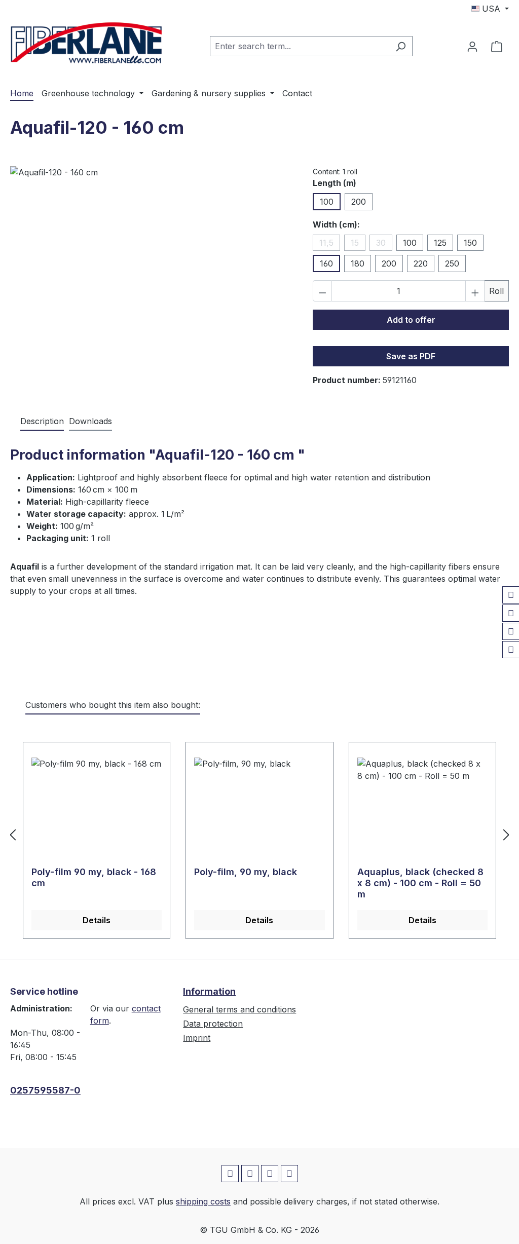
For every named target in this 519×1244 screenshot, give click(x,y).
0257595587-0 (45, 1090)
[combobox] (299, 46)
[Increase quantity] (475, 290)
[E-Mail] (511, 631)
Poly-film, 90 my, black (245, 871)
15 (358, 244)
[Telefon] (511, 650)
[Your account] (472, 46)
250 (452, 263)
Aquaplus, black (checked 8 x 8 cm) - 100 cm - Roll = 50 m (420, 882)
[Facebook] (511, 595)
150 (470, 243)
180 (357, 263)
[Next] (506, 834)
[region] (151, 275)
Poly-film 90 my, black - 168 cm (93, 877)
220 (421, 263)
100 (326, 202)
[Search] (401, 46)
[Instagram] (511, 613)
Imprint (196, 1038)
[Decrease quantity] (322, 290)
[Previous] (12, 834)
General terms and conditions (239, 1009)
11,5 (329, 244)
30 (384, 244)
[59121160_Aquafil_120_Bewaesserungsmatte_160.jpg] (151, 275)
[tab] (42, 421)
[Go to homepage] (86, 44)
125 (440, 243)
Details (96, 920)
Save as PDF (410, 356)
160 (326, 263)
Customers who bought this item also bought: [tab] (112, 705)
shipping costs (203, 1201)
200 (358, 202)
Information (209, 991)
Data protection (213, 1024)
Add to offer (411, 320)
